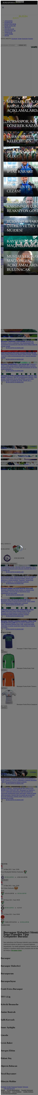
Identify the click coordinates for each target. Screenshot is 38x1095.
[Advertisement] (19, 287)
